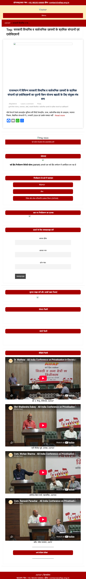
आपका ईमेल (43, 238)
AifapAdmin (13, 104)
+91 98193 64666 (36, 2)
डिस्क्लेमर (46, 575)
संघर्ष (27, 107)
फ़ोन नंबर (43, 263)
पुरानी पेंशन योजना (14, 107)
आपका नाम (42, 250)
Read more (60, 115)
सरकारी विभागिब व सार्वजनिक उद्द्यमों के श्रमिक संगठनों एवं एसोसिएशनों (48, 107)
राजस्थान (22, 107)
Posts (39, 104)
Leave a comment (27, 104)
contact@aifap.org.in (59, 2)
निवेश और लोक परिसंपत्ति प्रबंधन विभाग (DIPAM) (42, 198)
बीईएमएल (42, 185)
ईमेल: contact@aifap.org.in (57, 578)
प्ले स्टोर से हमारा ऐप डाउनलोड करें (43, 142)
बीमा (42, 191)
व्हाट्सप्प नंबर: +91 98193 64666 (30, 578)
